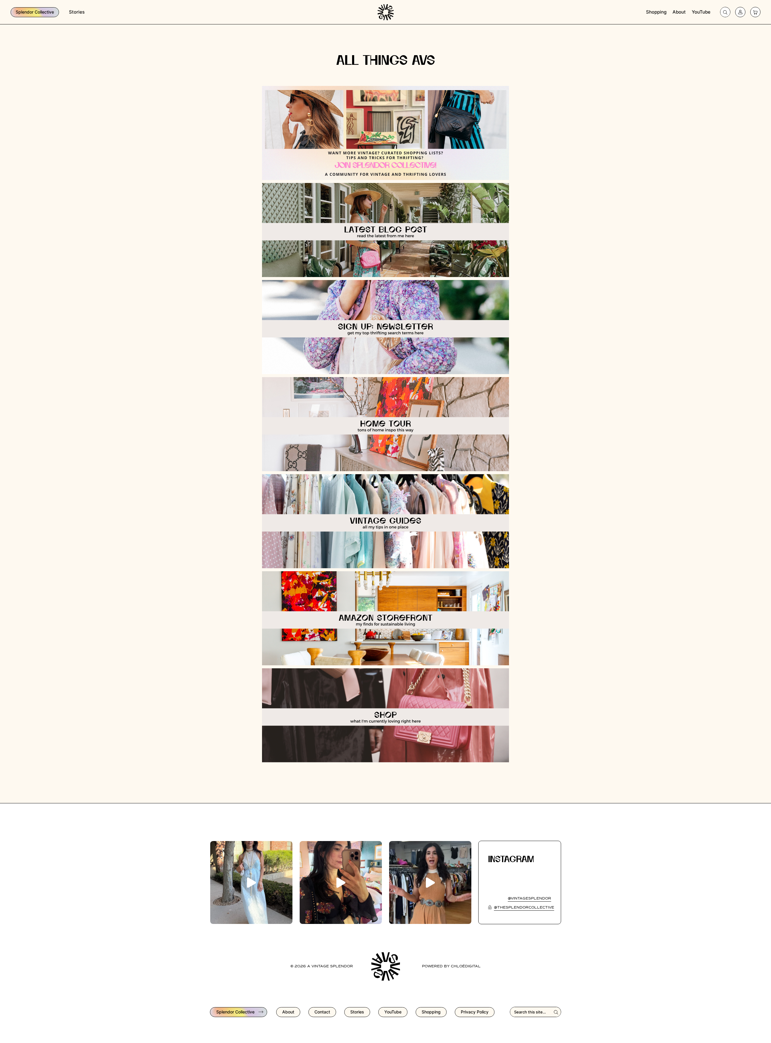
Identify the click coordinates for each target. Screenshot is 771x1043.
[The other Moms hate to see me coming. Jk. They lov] (341, 882)
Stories (77, 12)
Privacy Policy (475, 1011)
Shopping (656, 12)
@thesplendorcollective (524, 907)
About (679, 12)
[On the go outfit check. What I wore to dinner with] (251, 882)
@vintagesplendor (529, 898)
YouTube (701, 12)
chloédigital (466, 966)
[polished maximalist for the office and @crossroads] (430, 882)
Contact (322, 1011)
